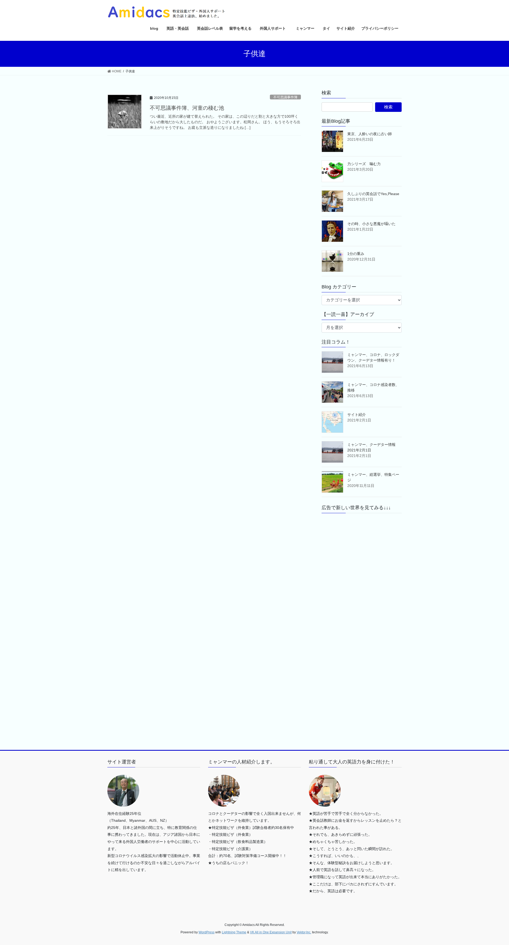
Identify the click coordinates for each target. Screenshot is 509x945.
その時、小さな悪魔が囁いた (371, 224)
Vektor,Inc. (304, 932)
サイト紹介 (356, 414)
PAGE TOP (492, 912)
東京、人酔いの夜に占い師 (369, 134)
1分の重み (355, 254)
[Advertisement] (362, 566)
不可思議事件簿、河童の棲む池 (187, 108)
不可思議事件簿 (285, 97)
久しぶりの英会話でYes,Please (373, 194)
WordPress (206, 932)
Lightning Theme (234, 932)
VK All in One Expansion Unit (271, 932)
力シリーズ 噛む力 (364, 164)
